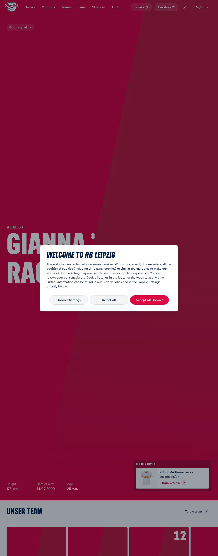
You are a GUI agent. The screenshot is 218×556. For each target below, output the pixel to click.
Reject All (109, 300)
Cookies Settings (69, 300)
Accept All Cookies (149, 300)
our (99, 282)
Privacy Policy (112, 282)
